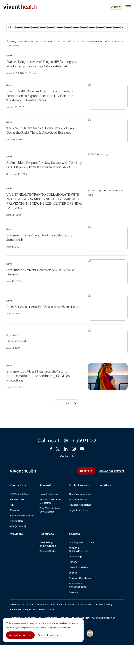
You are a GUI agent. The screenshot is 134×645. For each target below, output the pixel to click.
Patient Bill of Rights (20, 609)
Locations (105, 485)
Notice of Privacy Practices (40, 604)
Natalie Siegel (16, 341)
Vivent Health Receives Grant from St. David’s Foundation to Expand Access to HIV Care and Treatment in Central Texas (39, 95)
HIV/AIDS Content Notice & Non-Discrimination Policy (84, 604)
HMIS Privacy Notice (43, 609)
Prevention (47, 485)
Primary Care (17, 499)
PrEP (12, 504)
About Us (75, 534)
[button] (128, 7)
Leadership (75, 556)
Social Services (79, 485)
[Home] (23, 471)
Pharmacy (16, 510)
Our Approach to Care (81, 542)
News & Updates (78, 567)
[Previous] (59, 403)
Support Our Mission (80, 578)
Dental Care (17, 521)
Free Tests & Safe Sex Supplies (50, 509)
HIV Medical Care (19, 494)
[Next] (74, 403)
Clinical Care (18, 485)
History (73, 562)
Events (73, 572)
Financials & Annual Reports (78, 585)
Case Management (80, 494)
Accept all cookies (20, 635)
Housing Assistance (80, 504)
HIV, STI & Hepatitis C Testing (50, 501)
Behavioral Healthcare (22, 515)
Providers (16, 534)
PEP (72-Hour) (18, 526)
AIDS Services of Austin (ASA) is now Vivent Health (43, 307)
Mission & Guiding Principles (79, 549)
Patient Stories (48, 551)
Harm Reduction (49, 494)
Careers (73, 592)
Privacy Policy (17, 604)
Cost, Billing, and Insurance (48, 544)
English (114, 6)
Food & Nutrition (78, 499)
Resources (47, 534)
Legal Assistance (78, 510)
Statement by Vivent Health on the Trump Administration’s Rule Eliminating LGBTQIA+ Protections (39, 375)
